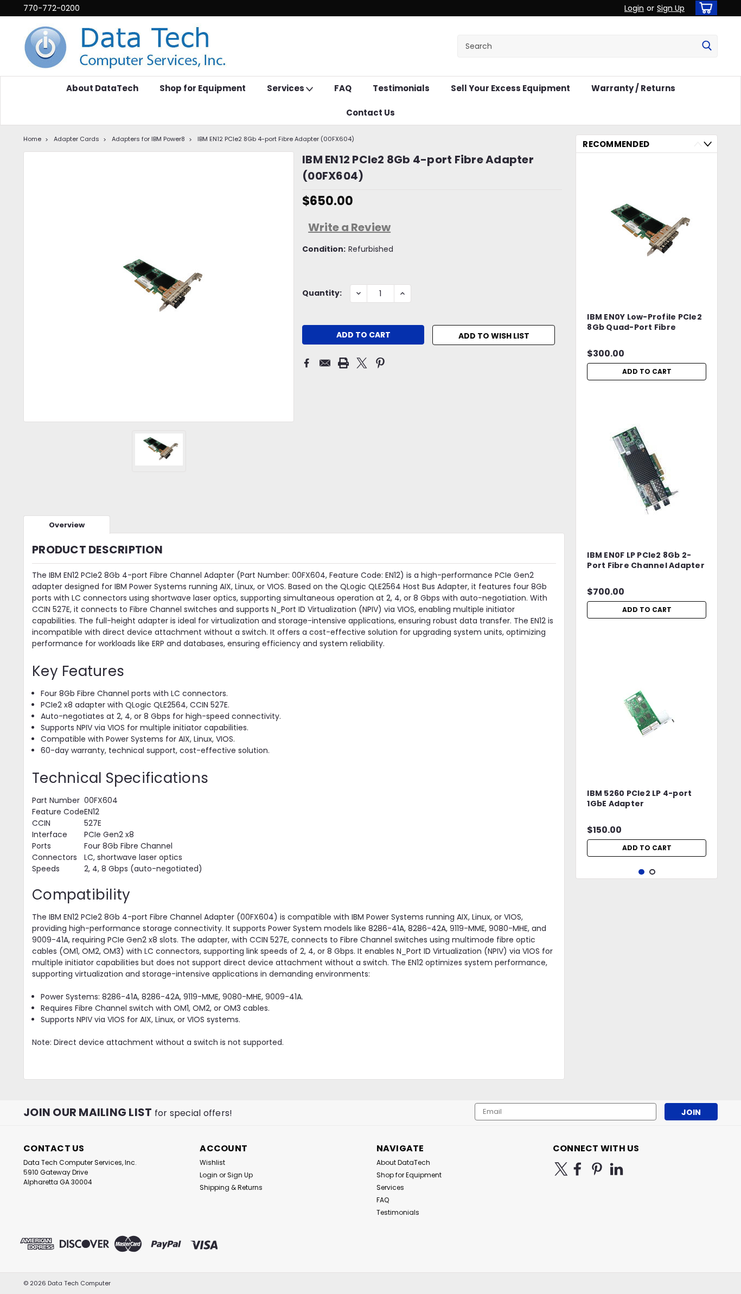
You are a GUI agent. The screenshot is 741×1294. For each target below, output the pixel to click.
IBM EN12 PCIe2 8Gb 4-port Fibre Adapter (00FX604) (275, 139)
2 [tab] (652, 872)
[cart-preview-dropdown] (704, 8)
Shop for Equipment (202, 88)
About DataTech (102, 88)
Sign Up (671, 8)
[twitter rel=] (561, 1169)
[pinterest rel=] (597, 1169)
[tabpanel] (647, 273)
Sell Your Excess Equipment (510, 88)
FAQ (343, 88)
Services (286, 88)
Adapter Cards (76, 139)
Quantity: (322, 293)
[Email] (325, 363)
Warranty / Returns (633, 88)
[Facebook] (306, 363)
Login (634, 8)
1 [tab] (641, 872)
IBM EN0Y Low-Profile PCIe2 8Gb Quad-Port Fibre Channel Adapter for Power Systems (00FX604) (645, 323)
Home (32, 139)
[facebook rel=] (577, 1169)
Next (708, 144)
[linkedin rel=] (616, 1169)
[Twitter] (361, 363)
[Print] (343, 363)
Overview (67, 525)
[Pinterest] (380, 363)
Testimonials (401, 88)
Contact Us (370, 112)
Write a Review (349, 227)
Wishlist (212, 1162)
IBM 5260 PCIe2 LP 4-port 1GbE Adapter (639, 798)
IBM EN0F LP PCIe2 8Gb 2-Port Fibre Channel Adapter (646, 560)
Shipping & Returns (231, 1187)
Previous (698, 144)
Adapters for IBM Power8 (148, 139)
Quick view (646, 288)
